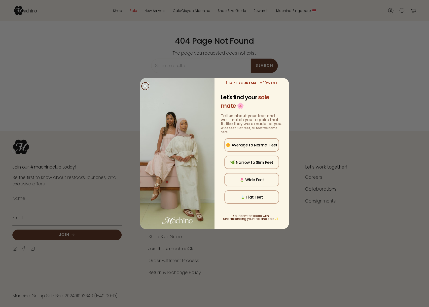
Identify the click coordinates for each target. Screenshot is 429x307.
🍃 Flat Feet (252, 197)
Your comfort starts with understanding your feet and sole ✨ (251, 217)
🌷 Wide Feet (252, 179)
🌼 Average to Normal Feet (252, 145)
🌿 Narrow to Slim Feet (251, 162)
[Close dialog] (145, 86)
